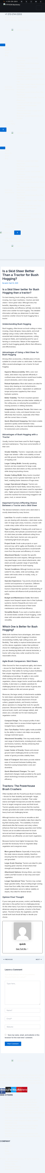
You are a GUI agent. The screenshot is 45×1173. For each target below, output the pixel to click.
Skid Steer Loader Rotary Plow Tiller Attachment (30, 93)
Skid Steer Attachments (9, 88)
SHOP (7, 53)
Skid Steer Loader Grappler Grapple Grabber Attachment (30, 75)
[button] (22, 259)
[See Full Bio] (27, 949)
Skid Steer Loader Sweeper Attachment (27, 88)
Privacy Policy (10, 124)
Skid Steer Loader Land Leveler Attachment (28, 70)
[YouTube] (36, 1)
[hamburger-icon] (2, 45)
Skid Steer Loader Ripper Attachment (30, 84)
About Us (8, 50)
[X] (26, 1)
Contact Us (9, 121)
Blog (6, 55)
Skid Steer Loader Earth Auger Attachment (28, 64)
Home (7, 48)
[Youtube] (5, 25)
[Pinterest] (40, 1)
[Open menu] (39, 8)
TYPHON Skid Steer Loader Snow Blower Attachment (29, 112)
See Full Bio (21, 949)
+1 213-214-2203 (11, 1)
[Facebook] (21, 1)
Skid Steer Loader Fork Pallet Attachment (27, 59)
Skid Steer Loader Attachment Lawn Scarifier (30, 117)
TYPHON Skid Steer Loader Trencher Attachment (30, 98)
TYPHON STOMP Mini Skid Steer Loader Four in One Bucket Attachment (29, 105)
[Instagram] (31, 1)
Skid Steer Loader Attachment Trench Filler (31, 80)
